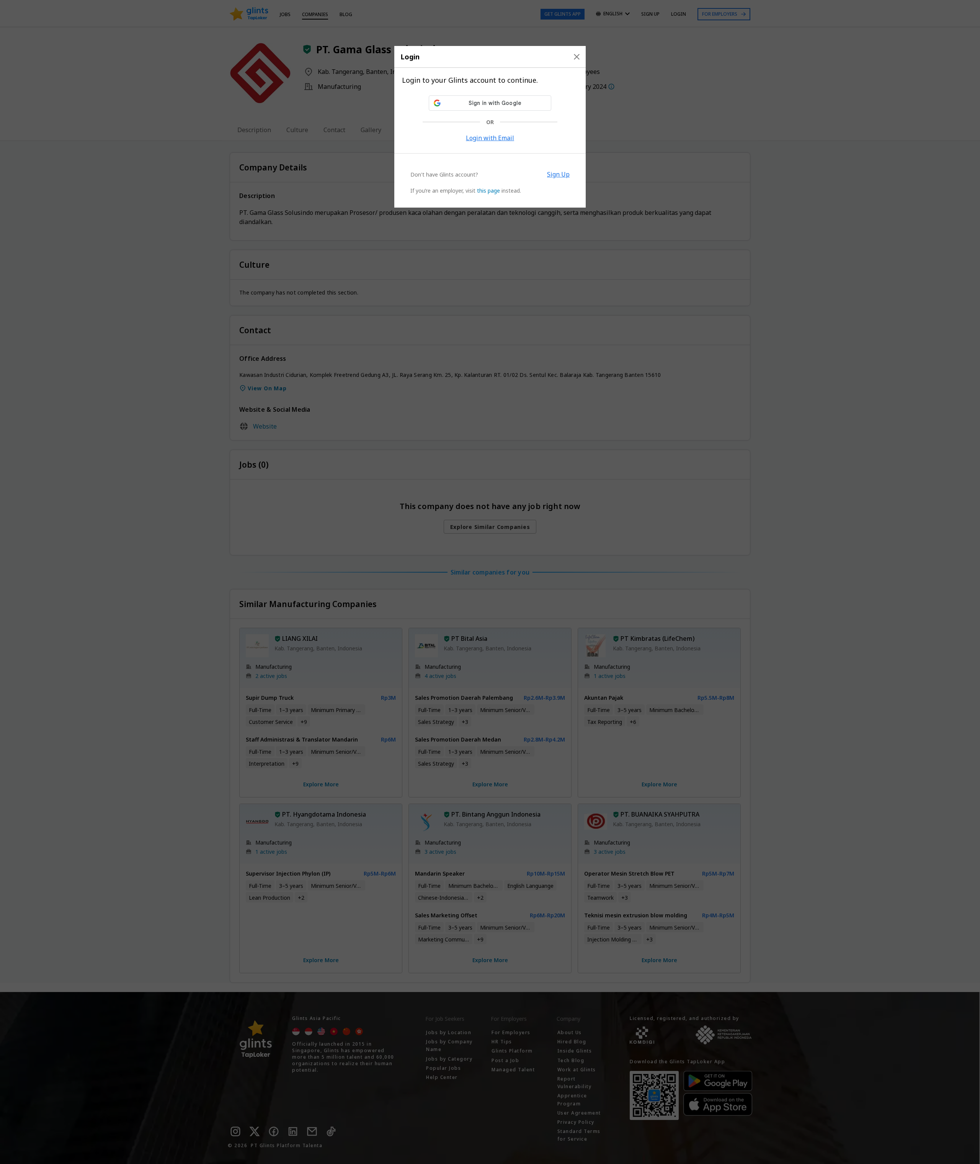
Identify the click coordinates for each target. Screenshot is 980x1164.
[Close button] (577, 56)
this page (488, 190)
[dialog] (490, 127)
